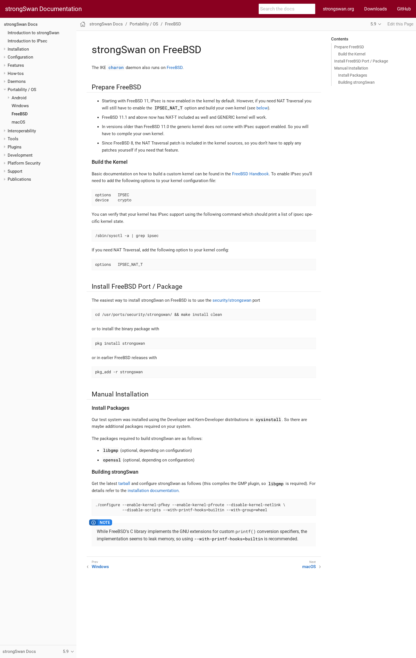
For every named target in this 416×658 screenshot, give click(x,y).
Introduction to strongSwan (33, 32)
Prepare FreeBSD (349, 47)
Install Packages (352, 75)
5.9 (373, 24)
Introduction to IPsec (27, 41)
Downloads (375, 9)
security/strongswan (232, 300)
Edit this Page (400, 24)
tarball (124, 483)
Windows (20, 105)
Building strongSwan (356, 82)
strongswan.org (338, 9)
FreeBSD (20, 114)
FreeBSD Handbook (250, 173)
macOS (18, 122)
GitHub (404, 9)
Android (19, 97)
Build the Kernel (351, 54)
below (262, 108)
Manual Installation (351, 68)
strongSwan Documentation (43, 9)
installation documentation (153, 490)
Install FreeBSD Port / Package (361, 61)
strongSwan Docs (21, 24)
